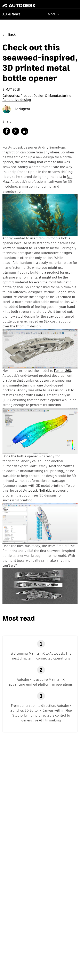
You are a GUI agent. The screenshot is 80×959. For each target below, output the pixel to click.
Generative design (16, 100)
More (52, 14)
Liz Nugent (21, 109)
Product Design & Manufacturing (46, 96)
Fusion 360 (62, 371)
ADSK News (11, 14)
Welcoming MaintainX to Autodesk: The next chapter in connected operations (41, 656)
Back (12, 34)
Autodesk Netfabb (37, 490)
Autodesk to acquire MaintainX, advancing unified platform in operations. (41, 682)
